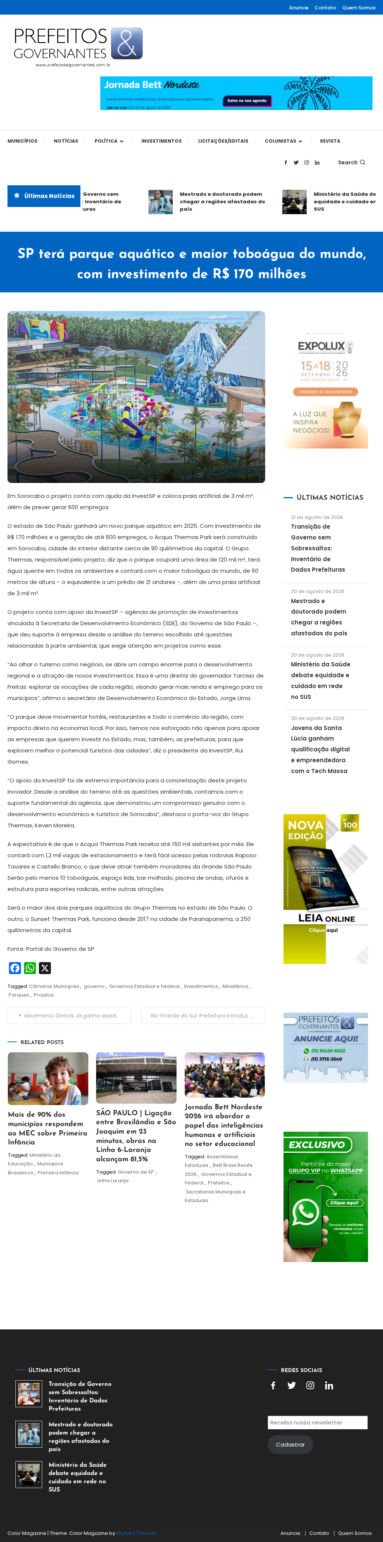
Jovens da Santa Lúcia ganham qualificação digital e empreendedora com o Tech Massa (320, 749)
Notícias (66, 141)
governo (94, 986)
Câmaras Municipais (54, 986)
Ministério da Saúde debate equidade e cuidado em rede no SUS (78, 1477)
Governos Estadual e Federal (144, 986)
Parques (19, 994)
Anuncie (299, 7)
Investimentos (161, 141)
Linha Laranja (113, 1180)
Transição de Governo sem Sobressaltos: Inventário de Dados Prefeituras (318, 548)
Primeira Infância (58, 1172)
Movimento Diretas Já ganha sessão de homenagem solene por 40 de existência (77, 1015)
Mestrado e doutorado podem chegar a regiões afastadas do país (211, 202)
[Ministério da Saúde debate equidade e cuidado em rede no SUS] (28, 1474)
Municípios (22, 141)
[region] (285, 1478)
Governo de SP (136, 1171)
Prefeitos (219, 1182)
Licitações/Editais (223, 141)
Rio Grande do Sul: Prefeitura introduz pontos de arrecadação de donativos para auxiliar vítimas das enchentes (208, 1015)
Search (348, 162)
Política (106, 141)
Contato (325, 7)
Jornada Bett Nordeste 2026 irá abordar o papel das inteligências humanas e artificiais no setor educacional (224, 1126)
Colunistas (280, 141)
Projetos (44, 994)
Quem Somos (359, 7)
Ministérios (235, 986)
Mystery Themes (136, 1533)
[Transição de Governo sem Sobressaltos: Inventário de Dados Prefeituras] (28, 1393)
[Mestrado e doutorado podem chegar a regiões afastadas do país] (28, 1434)
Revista (330, 141)
